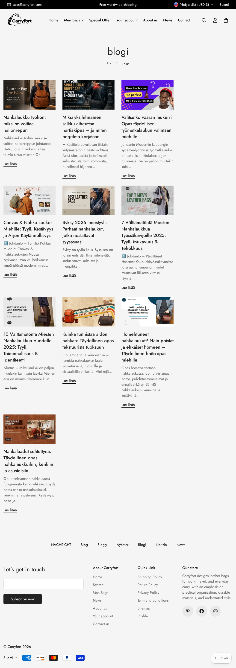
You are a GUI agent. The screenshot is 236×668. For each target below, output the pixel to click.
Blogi (142, 544)
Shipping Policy (150, 577)
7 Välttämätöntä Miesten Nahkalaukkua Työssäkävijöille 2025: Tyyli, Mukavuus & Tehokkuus (145, 235)
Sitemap (144, 608)
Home (54, 20)
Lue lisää (10, 163)
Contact (184, 20)
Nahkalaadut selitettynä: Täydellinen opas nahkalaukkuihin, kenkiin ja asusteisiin (28, 461)
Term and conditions (153, 600)
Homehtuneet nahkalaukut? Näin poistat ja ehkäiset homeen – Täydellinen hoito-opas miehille (147, 347)
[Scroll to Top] (227, 643)
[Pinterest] (187, 611)
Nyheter (122, 544)
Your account (127, 20)
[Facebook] (201, 611)
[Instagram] (215, 611)
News (167, 20)
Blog (84, 544)
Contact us (101, 624)
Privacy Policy (148, 592)
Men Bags (100, 592)
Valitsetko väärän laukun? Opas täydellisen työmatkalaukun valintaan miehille (147, 127)
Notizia (161, 544)
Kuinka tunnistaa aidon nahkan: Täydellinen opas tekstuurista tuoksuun (88, 340)
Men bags (72, 20)
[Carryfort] (20, 20)
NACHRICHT (61, 544)
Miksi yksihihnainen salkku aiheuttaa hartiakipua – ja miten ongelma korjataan (84, 127)
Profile (143, 616)
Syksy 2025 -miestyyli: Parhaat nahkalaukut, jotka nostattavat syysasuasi (84, 232)
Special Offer (100, 20)
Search (98, 584)
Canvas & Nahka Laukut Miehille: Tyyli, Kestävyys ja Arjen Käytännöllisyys (28, 229)
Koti (109, 63)
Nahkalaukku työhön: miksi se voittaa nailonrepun (24, 124)
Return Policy (148, 584)
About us (150, 20)
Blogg (102, 544)
